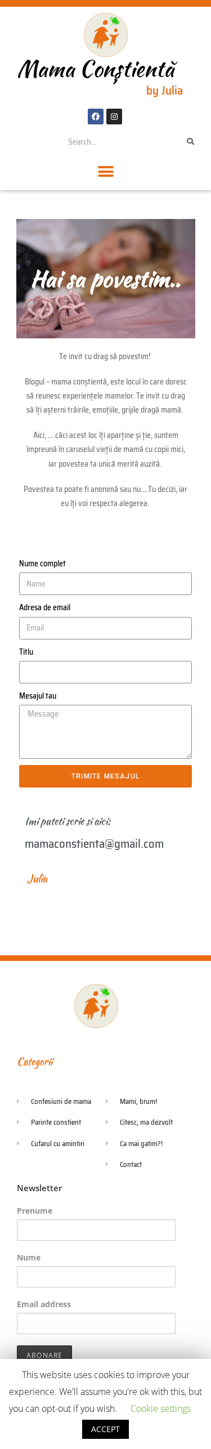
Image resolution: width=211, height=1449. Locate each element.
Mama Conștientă (95, 68)
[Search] (191, 142)
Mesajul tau (37, 696)
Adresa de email (44, 607)
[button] (105, 172)
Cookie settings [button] (161, 1408)
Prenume (34, 1210)
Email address (44, 1304)
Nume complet (42, 563)
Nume (29, 1257)
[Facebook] (96, 116)
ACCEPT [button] (105, 1429)
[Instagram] (114, 116)
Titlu (26, 652)
